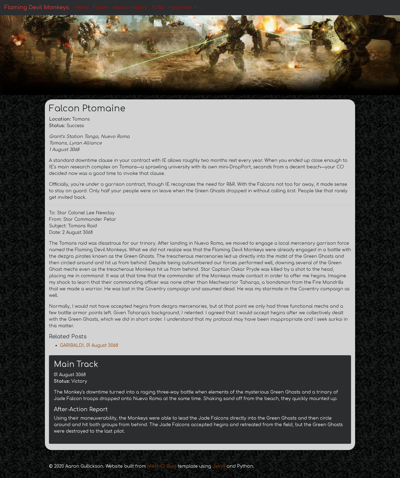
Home (82, 7)
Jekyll (219, 466)
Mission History (130, 7)
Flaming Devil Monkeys (36, 7)
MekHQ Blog (161, 466)
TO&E (158, 7)
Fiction (100, 7)
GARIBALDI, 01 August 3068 (89, 345)
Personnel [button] (181, 7)
